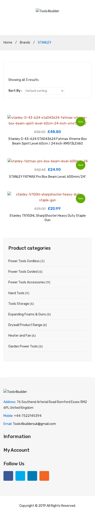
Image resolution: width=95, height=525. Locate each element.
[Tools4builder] (47, 11)
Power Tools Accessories (26, 282)
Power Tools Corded (23, 272)
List (17, 69)
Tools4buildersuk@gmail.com (34, 424)
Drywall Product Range (25, 325)
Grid (10, 69)
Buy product (47, 121)
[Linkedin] (32, 476)
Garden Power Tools (23, 346)
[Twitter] (20, 476)
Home (7, 42)
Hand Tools (16, 293)
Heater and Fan (19, 336)
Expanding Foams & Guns (27, 314)
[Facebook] (8, 476)
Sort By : (15, 91)
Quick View (13, 121)
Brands (25, 42)
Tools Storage (18, 304)
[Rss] (44, 476)
